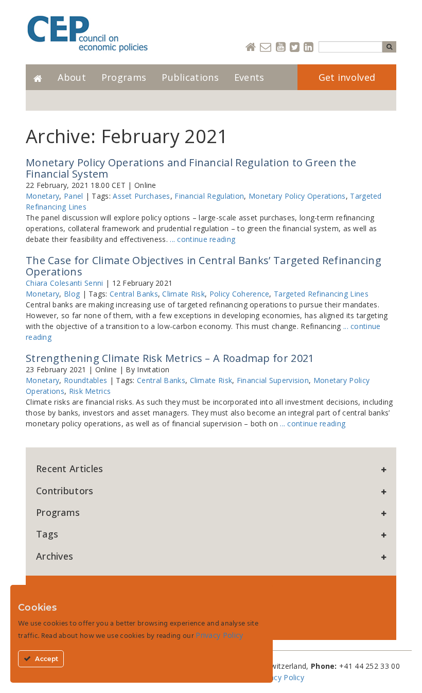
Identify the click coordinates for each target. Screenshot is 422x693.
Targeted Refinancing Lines (321, 294)
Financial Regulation (209, 196)
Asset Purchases (141, 196)
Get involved (347, 77)
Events (249, 77)
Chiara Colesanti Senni (64, 283)
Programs (123, 77)
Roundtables (85, 380)
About (72, 77)
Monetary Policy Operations (297, 196)
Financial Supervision (273, 380)
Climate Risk (183, 294)
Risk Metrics (90, 391)
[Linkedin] (308, 47)
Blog (72, 294)
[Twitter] (295, 47)
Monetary (42, 196)
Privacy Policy (280, 677)
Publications (190, 77)
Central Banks (134, 294)
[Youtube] (281, 47)
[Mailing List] (265, 47)
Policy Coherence (239, 294)
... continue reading (202, 239)
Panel (73, 196)
